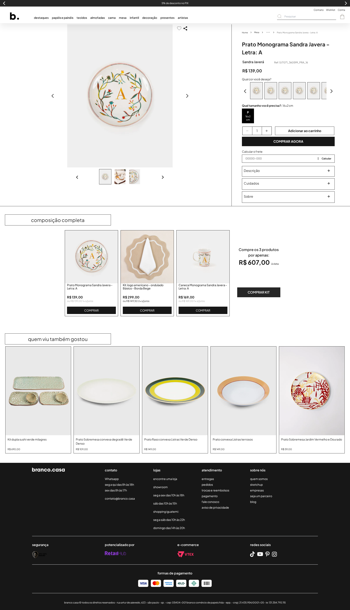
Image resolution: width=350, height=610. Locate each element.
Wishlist (330, 9)
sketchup (256, 484)
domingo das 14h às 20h (169, 528)
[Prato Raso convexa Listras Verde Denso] (175, 390)
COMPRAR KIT (259, 292)
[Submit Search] (279, 16)
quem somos (259, 479)
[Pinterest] (267, 554)
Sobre (248, 196)
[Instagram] (274, 554)
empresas (257, 490)
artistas (183, 17)
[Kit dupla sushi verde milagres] (38, 390)
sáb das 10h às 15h (165, 503)
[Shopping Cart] (342, 16)
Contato (319, 9)
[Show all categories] (268, 32)
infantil (134, 17)
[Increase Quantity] (267, 131)
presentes (167, 17)
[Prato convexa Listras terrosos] (243, 390)
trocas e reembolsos (215, 490)
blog (253, 501)
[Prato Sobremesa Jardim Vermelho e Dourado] (312, 390)
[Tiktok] (252, 554)
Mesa (256, 32)
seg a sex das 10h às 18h (168, 495)
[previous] (52, 96)
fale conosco (210, 501)
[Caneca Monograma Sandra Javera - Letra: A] (203, 256)
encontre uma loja (165, 479)
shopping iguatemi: (166, 511)
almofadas (97, 17)
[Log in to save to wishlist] (179, 28)
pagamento (210, 496)
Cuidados (251, 183)
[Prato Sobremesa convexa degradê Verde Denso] (106, 390)
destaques (41, 17)
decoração (149, 17)
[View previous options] (245, 91)
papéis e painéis (62, 17)
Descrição (252, 170)
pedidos (207, 484)
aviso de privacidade (215, 507)
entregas (208, 479)
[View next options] (331, 91)
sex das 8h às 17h (116, 490)
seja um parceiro (261, 496)
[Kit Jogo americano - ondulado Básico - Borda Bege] (147, 256)
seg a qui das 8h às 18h (119, 484)
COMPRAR (91, 310)
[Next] (162, 177)
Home (245, 32)
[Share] (185, 28)
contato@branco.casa (120, 498)
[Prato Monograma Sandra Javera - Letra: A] (91, 256)
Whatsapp (112, 479)
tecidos (82, 17)
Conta (341, 9)
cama (112, 17)
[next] (187, 96)
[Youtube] (260, 554)
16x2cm (247, 118)
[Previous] (77, 177)
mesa (122, 17)
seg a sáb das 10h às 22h (169, 519)
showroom (160, 487)
